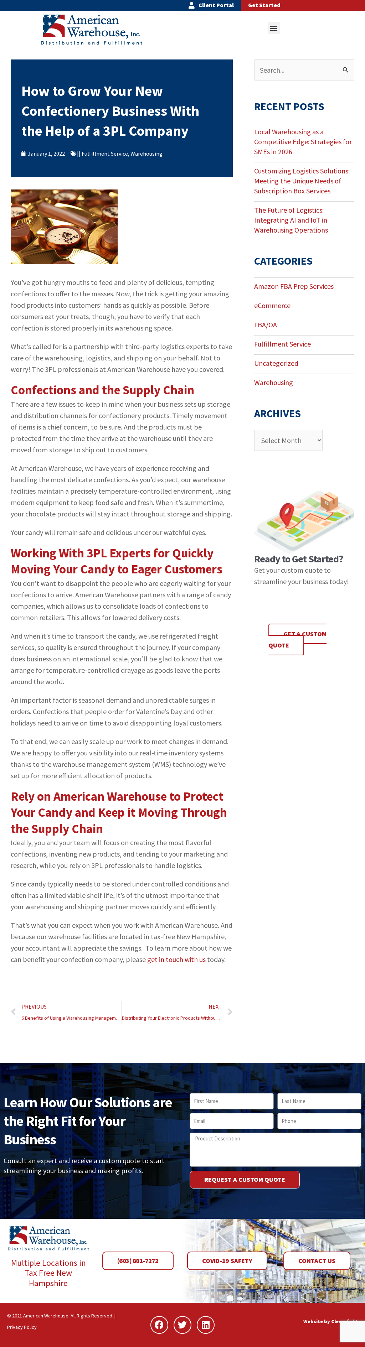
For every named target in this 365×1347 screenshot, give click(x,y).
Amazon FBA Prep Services (294, 286)
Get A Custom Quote (297, 639)
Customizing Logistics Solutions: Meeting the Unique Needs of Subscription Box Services (302, 180)
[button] (274, 28)
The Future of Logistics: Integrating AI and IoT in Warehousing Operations (291, 220)
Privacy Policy (22, 1327)
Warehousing (146, 153)
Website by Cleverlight (330, 1321)
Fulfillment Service (105, 153)
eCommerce (272, 305)
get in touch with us (176, 959)
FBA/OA (265, 324)
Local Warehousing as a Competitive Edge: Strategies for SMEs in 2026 (303, 141)
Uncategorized (276, 363)
